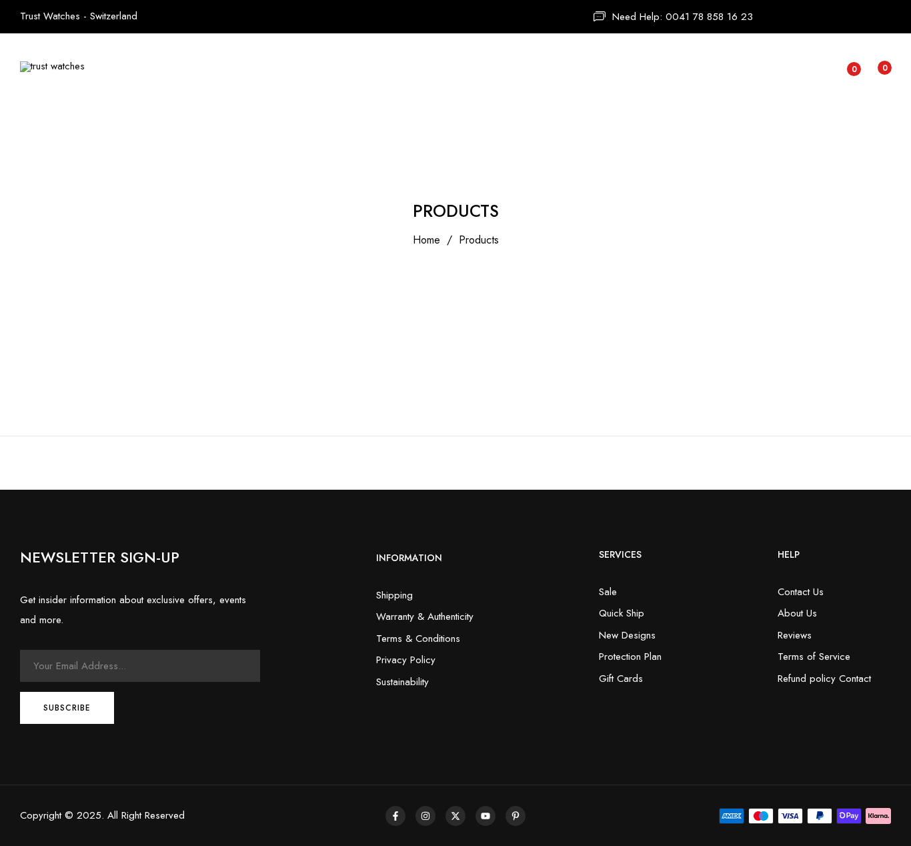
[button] (874, 67)
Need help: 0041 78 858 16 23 (682, 16)
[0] (843, 70)
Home (426, 240)
